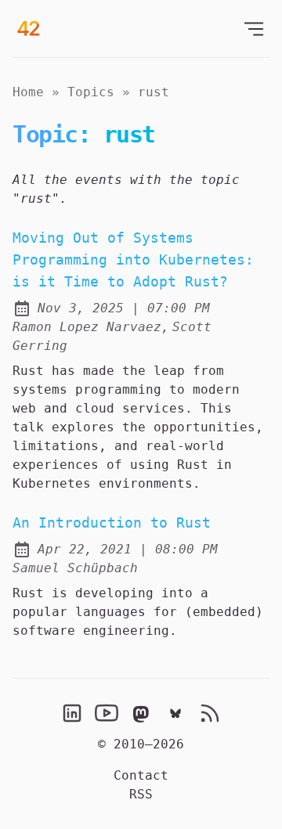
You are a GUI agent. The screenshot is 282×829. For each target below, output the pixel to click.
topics (90, 92)
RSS (141, 794)
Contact (141, 775)
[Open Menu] (253, 29)
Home (28, 92)
